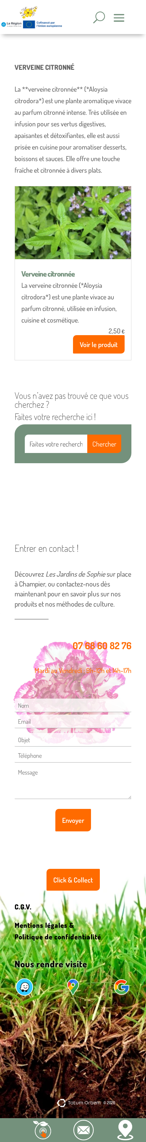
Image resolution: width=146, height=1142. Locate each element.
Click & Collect (73, 879)
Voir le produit (99, 344)
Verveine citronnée (48, 273)
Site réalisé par (42, 1102)
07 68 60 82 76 (102, 645)
